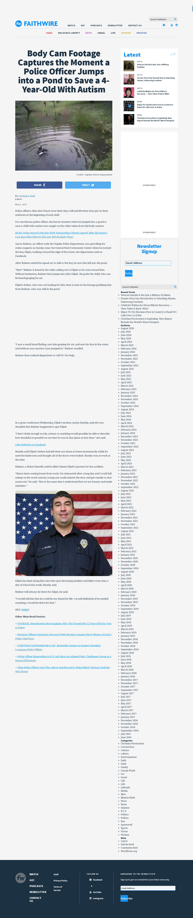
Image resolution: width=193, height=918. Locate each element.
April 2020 (126, 585)
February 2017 (128, 713)
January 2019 (128, 636)
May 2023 (126, 460)
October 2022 (128, 484)
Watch (71, 25)
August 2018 (127, 653)
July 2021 (126, 534)
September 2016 (129, 730)
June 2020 (126, 578)
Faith (88, 32)
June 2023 (126, 456)
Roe (123, 821)
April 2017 (126, 707)
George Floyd (128, 770)
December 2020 (129, 558)
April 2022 (126, 504)
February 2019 (128, 632)
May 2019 (126, 622)
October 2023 (128, 443)
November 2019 (129, 602)
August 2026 (127, 328)
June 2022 (126, 497)
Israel (101, 32)
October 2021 (128, 524)
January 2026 (128, 352)
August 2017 (127, 693)
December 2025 (129, 355)
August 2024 (127, 409)
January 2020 (128, 595)
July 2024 (126, 413)
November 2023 (129, 440)
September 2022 (129, 487)
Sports (124, 828)
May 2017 (126, 703)
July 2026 (126, 331)
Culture (125, 750)
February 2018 (128, 673)
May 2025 (126, 379)
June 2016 (126, 737)
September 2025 (129, 365)
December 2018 (129, 639)
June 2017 (126, 700)
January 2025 (128, 392)
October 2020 (128, 565)
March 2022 (127, 507)
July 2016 (126, 734)
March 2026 (127, 345)
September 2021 (129, 527)
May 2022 (126, 500)
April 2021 (126, 544)
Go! (83, 25)
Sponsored (126, 824)
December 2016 (129, 720)
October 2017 (128, 686)
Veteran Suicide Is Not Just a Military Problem (145, 295)
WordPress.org (129, 851)
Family (124, 767)
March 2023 (127, 467)
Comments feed (129, 847)
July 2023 (126, 453)
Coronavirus (127, 747)
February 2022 (128, 511)
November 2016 (129, 724)
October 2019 (128, 605)
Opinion (126, 32)
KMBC (24, 609)
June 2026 (126, 335)
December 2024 (129, 396)
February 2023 (128, 470)
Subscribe (128, 273)
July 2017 (126, 696)
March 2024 (127, 426)
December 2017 (129, 680)
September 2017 (129, 690)
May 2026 (126, 338)
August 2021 (127, 531)
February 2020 (128, 592)
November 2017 (129, 683)
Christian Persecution (132, 743)
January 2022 (128, 514)
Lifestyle (125, 787)
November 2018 (129, 642)
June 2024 (126, 416)
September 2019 (129, 609)
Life (113, 32)
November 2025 (129, 358)
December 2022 (129, 477)
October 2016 (128, 727)
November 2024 (129, 399)
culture (125, 753)
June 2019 (126, 619)
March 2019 (127, 629)
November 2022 (129, 480)
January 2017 (128, 717)
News (49, 32)
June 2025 (126, 375)
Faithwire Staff (27, 196)
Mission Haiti (128, 797)
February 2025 (128, 389)
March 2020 (127, 588)
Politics (142, 32)
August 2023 (127, 450)
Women (125, 834)
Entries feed (127, 844)
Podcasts (96, 25)
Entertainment (129, 757)
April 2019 (126, 625)
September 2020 (129, 568)
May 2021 (126, 541)
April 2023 (126, 463)
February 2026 (128, 348)
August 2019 (127, 612)
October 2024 (128, 402)
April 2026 (126, 342)
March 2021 (127, 548)
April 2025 (126, 382)
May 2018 (126, 663)
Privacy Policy (60, 880)
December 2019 (129, 598)
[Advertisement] (149, 165)
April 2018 (126, 666)
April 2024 (126, 423)
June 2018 (126, 659)
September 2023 (129, 446)
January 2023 (128, 473)
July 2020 (126, 575)
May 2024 (126, 419)
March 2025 (127, 385)
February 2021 (128, 551)
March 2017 (127, 710)
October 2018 (128, 646)
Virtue (124, 831)
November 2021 (129, 521)
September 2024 (129, 406)
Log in (124, 841)
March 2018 (127, 669)
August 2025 (127, 369)
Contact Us (135, 25)
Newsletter (115, 25)
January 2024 (128, 433)
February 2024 (128, 429)
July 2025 (126, 372)
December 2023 (129, 436)
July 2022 (126, 494)
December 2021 (129, 517)
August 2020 (127, 571)
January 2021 (128, 555)
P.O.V (124, 811)
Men (123, 794)
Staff (56, 874)
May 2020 (126, 582)
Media (124, 791)
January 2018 (128, 676)
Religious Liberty (69, 32)
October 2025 (128, 362)
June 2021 (126, 538)
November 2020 (129, 561)
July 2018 (126, 656)
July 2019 (126, 615)
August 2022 (127, 490)
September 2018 (129, 649)
